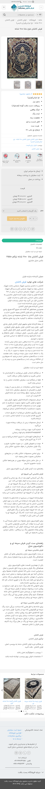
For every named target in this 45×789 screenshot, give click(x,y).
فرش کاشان (21, 20)
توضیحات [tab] (39, 240)
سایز (41, 210)
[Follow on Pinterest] (20, 753)
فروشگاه (32, 20)
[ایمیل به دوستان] (20, 229)
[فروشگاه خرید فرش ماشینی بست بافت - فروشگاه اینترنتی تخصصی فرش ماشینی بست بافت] (22, 7)
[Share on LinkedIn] (12, 229)
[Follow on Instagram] (29, 753)
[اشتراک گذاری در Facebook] (29, 229)
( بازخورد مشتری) (26, 93)
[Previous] (40, 58)
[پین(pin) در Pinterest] (16, 229)
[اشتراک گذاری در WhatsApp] (33, 229)
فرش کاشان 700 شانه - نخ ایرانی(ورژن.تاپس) (23, 21)
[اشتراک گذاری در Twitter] (25, 229)
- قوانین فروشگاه (15, 733)
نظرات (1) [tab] (39, 248)
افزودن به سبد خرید (17, 218)
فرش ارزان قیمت (31, 145)
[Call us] (25, 753)
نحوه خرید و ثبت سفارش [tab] (33, 251)
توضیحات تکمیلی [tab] (36, 244)
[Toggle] (42, 772)
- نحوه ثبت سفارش (14, 730)
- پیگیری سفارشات (15, 735)
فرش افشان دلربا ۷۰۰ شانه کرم (11, 702)
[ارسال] (4, 14)
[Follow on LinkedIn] (16, 753)
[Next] (4, 58)
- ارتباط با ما (17, 738)
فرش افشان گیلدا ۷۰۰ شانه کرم (33, 702)
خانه (40, 20)
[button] (41, 7)
